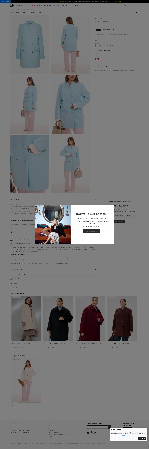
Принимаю (142, 438)
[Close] (112, 207)
